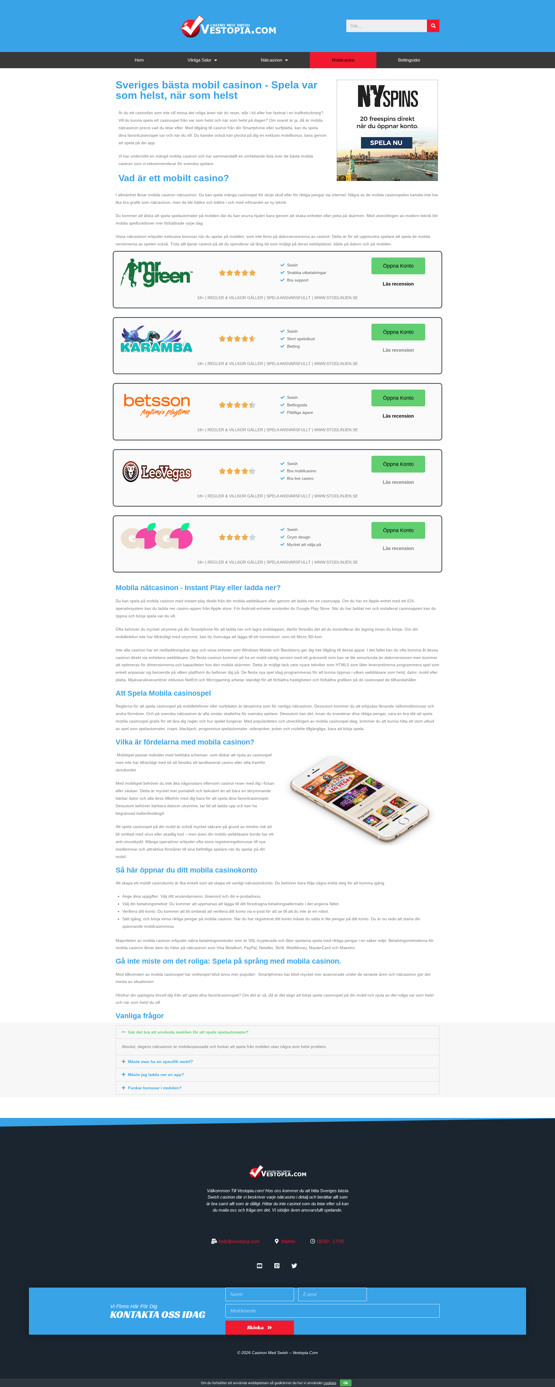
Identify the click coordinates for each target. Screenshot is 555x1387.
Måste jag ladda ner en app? (156, 1074)
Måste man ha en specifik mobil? (160, 1061)
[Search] (433, 26)
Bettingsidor (409, 60)
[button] (398, 266)
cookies (329, 1383)
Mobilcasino (343, 60)
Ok (345, 1383)
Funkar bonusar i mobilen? (155, 1088)
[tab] (277, 1032)
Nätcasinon (271, 60)
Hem (139, 60)
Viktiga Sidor (199, 60)
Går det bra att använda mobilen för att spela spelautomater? (188, 1032)
